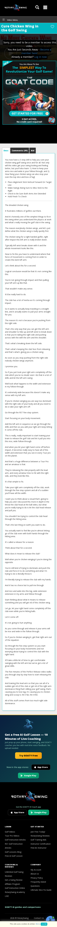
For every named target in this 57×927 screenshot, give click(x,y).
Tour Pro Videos (12, 835)
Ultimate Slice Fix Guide (41, 890)
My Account (36, 869)
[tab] (6, 150)
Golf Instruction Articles (15, 839)
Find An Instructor (38, 847)
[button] (45, 7)
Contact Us (39, 918)
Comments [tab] (20, 150)
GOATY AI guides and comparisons (23, 907)
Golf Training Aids (38, 839)
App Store (42, 767)
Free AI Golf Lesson (14, 856)
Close (44, 924)
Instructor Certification (41, 844)
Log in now (40, 56)
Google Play (30, 775)
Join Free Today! (38, 831)
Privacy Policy (37, 878)
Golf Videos (10, 831)
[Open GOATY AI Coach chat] (50, 920)
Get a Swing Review (13, 880)
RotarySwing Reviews (40, 835)
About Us (35, 873)
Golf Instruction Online (15, 888)
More (38, 924)
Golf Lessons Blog (13, 852)
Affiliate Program (12, 884)
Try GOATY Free (28, 755)
